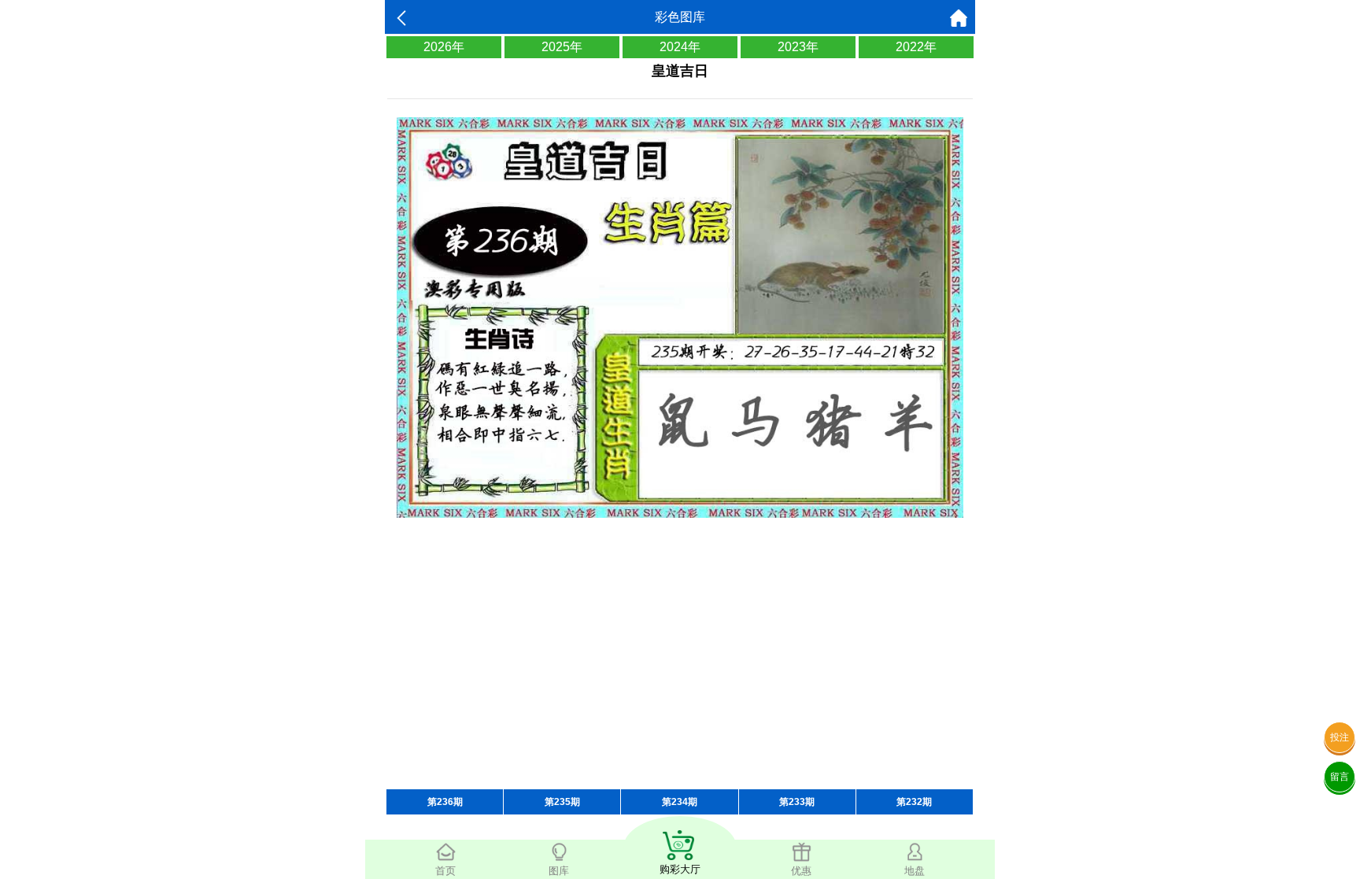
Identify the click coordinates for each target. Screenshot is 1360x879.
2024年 (680, 47)
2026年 (443, 47)
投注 (1339, 737)
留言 (1339, 776)
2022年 (916, 47)
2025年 (561, 47)
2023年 (798, 47)
